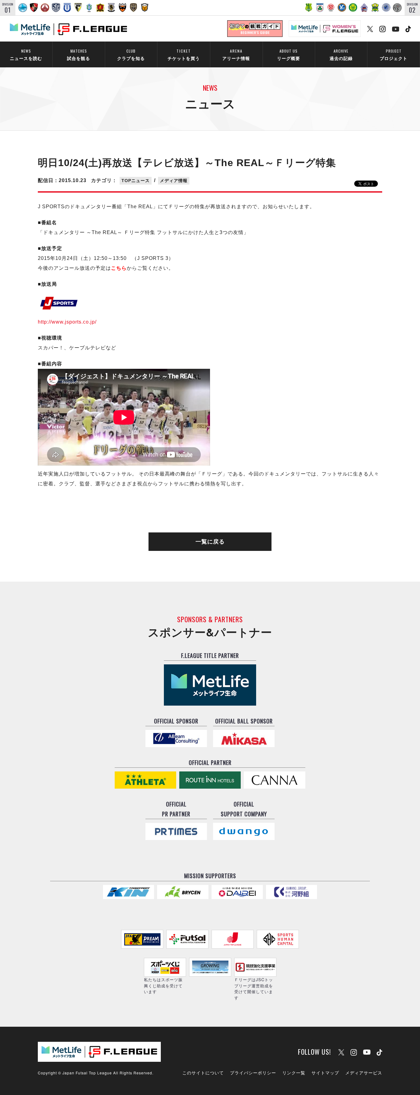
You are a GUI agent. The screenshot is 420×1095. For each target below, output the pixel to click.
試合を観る (78, 54)
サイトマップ (325, 1072)
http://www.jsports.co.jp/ (67, 322)
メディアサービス (363, 1072)
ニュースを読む (26, 54)
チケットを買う (184, 54)
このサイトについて (203, 1072)
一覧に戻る (210, 542)
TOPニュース (135, 180)
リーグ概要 (288, 54)
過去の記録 (341, 54)
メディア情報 (174, 180)
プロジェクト (393, 54)
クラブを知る (131, 54)
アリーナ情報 (236, 54)
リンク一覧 (293, 1072)
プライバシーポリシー (253, 1072)
